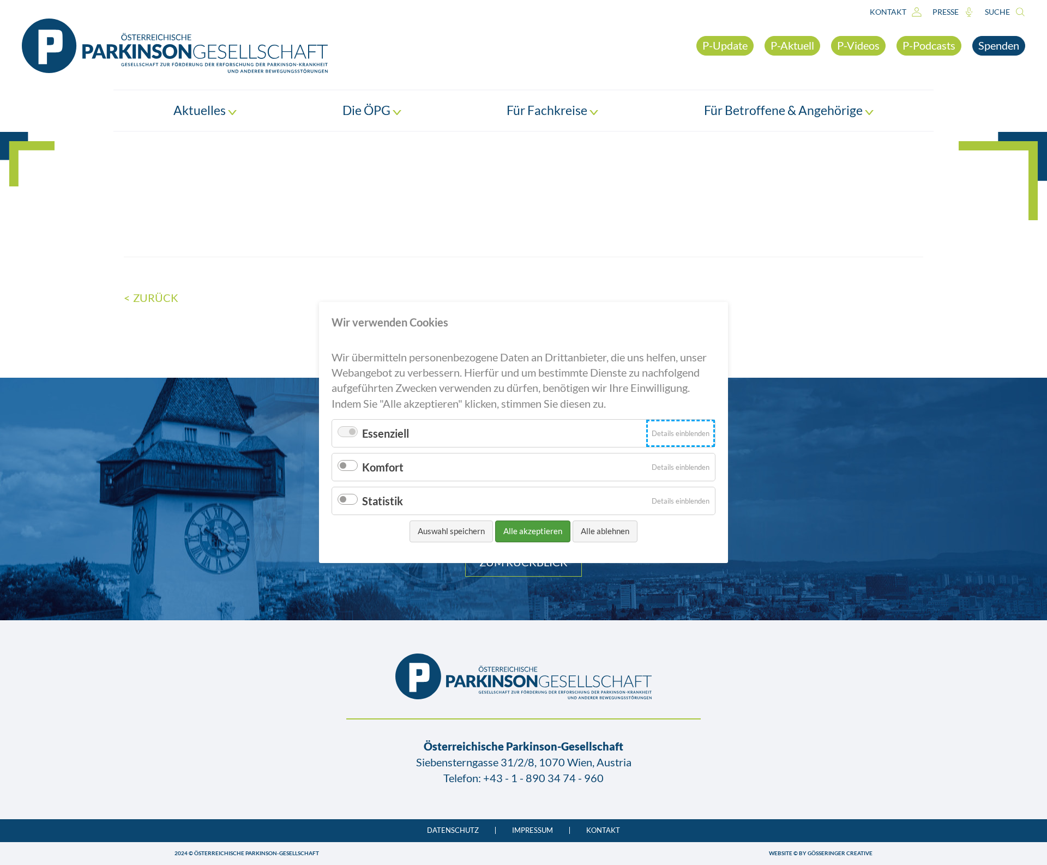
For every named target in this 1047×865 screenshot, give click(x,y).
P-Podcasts (928, 45)
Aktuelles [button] (200, 110)
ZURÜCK (155, 297)
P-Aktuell (792, 45)
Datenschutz (453, 830)
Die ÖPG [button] (367, 110)
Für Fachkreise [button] (548, 110)
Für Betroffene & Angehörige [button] (784, 110)
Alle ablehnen (605, 531)
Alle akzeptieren (532, 531)
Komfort (383, 467)
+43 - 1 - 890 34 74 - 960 (543, 777)
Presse (945, 11)
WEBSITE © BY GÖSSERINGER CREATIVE (820, 853)
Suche (997, 11)
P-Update (725, 45)
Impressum (532, 830)
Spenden (998, 45)
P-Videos (858, 45)
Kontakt (888, 11)
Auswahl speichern (451, 531)
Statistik (382, 500)
